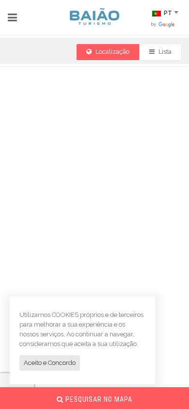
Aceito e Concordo (50, 362)
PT (167, 13)
